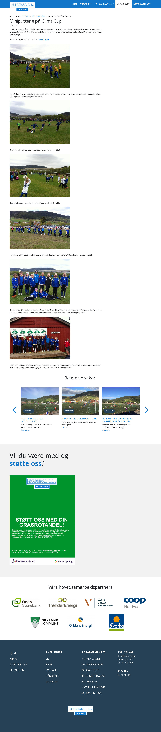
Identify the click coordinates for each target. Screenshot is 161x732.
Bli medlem (17, 670)
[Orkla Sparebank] (26, 603)
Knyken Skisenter (103, 4)
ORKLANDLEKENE (92, 664)
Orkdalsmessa (91, 693)
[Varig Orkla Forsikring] (98, 604)
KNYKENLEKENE (91, 658)
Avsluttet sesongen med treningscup (116, 420)
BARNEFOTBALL (38, 16)
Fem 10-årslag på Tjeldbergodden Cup (74, 420)
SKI (47, 658)
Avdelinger (122, 4)
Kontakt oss (18, 664)
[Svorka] (116, 623)
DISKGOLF (52, 681)
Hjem (74, 4)
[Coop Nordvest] (134, 604)
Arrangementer (141, 4)
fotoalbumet (44, 40)
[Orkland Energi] (80, 623)
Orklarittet (90, 670)
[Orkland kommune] (44, 623)
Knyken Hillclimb (93, 687)
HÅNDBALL (52, 676)
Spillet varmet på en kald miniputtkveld (36, 420)
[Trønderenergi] (62, 603)
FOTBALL (26, 16)
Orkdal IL (85, 4)
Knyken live (89, 681)
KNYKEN (14, 658)
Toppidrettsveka (93, 676)
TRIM (49, 664)
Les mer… (25, 430)
